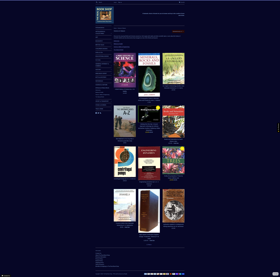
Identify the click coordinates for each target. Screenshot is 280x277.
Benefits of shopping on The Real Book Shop (107, 266)
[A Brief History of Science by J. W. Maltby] (125, 70)
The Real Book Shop (108, 273)
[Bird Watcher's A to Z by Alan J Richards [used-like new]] (125, 121)
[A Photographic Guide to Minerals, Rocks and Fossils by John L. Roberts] (149, 75)
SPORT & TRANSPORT (104, 101)
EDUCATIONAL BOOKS (104, 56)
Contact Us (98, 253)
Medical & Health (99, 92)
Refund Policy (99, 260)
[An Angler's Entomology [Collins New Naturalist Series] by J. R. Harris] (173, 68)
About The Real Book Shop (103, 255)
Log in (115, 2)
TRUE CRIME (104, 109)
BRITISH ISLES (104, 45)
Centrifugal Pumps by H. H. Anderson (125, 179)
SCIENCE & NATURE (103, 85)
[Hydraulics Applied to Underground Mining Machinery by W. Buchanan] (173, 206)
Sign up (120, 2)
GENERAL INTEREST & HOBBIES (104, 65)
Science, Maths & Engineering (102, 94)
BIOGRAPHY (99, 41)
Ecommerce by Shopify (122, 273)
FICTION (104, 60)
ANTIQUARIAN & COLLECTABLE (104, 32)
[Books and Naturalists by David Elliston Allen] (173, 121)
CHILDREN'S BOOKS (104, 48)
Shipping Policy (100, 262)
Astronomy (98, 90)
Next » (150, 244)
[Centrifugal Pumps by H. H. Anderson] (125, 161)
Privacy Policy (99, 259)
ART (97, 37)
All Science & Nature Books (102, 87)
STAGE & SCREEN (104, 105)
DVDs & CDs (99, 52)
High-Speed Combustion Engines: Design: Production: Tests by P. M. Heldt (149, 236)
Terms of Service (100, 264)
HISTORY (104, 69)
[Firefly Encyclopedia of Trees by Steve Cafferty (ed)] (173, 160)
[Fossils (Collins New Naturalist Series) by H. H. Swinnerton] (125, 205)
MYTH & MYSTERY (104, 77)
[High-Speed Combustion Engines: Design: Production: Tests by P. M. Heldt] (149, 211)
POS (114, 273)
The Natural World (100, 96)
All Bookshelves (100, 27)
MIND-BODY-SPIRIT (104, 73)
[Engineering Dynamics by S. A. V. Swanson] (149, 163)
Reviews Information (101, 257)
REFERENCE (99, 81)
